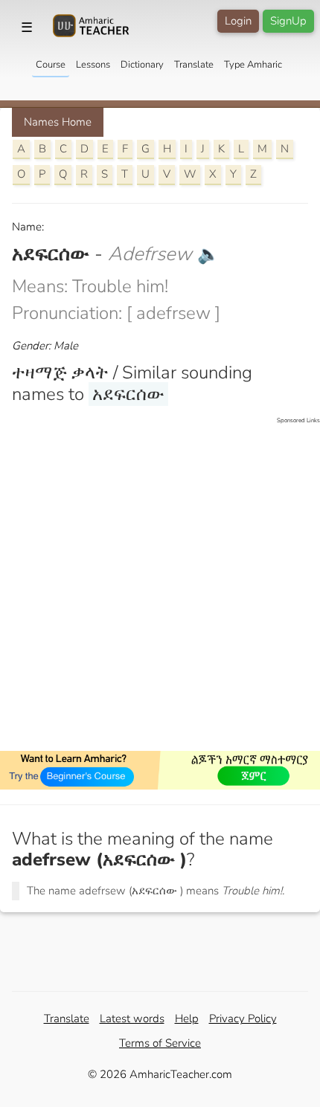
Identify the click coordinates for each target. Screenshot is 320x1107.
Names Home (58, 121)
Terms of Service (160, 1043)
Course (50, 64)
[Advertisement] (160, 585)
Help (187, 1018)
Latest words (132, 1018)
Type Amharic (253, 64)
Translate (194, 64)
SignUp (288, 20)
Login (238, 20)
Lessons (93, 64)
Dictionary (142, 64)
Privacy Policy (243, 1018)
